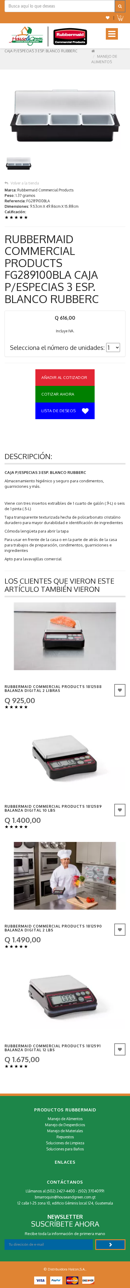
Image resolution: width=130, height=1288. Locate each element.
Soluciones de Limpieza (65, 1143)
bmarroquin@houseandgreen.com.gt (65, 1197)
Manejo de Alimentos (65, 1119)
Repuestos (65, 1137)
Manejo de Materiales (65, 1131)
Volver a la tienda (25, 183)
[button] (107, 17)
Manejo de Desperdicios (65, 1125)
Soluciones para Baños (65, 1149)
